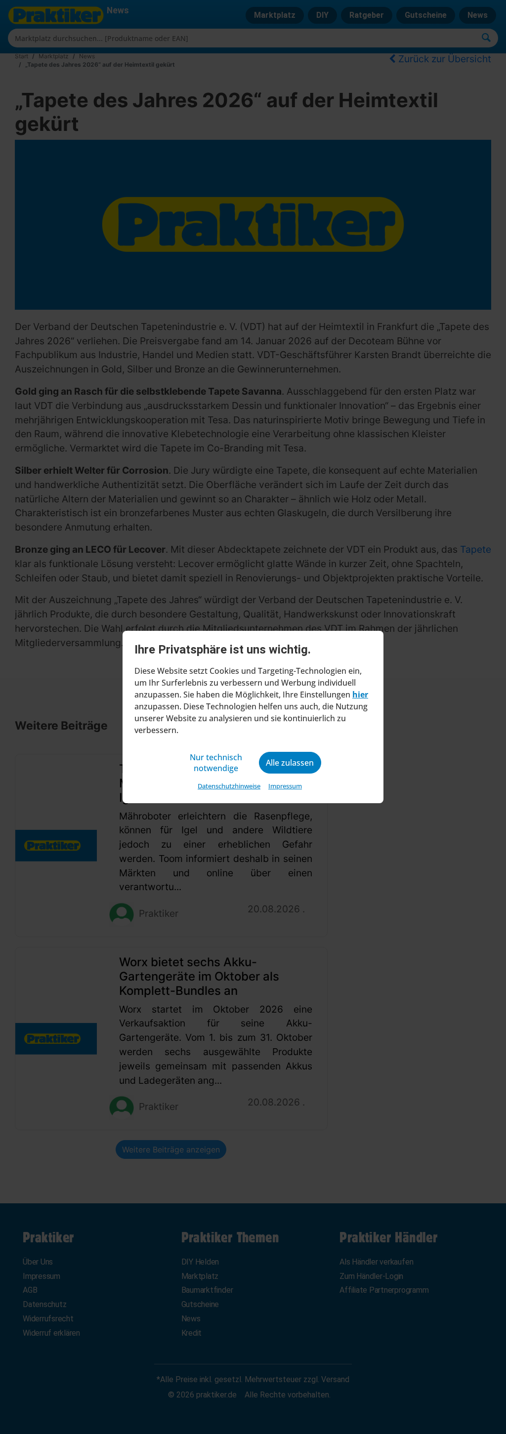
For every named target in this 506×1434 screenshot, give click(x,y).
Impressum (285, 785)
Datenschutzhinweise (229, 785)
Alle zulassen (290, 762)
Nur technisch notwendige (216, 763)
